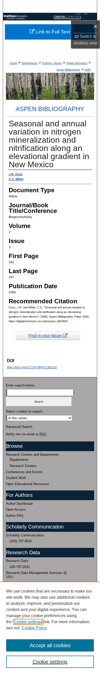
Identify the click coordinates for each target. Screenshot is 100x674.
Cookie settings (28, 622)
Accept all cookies (50, 645)
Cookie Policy (34, 628)
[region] (50, 628)
